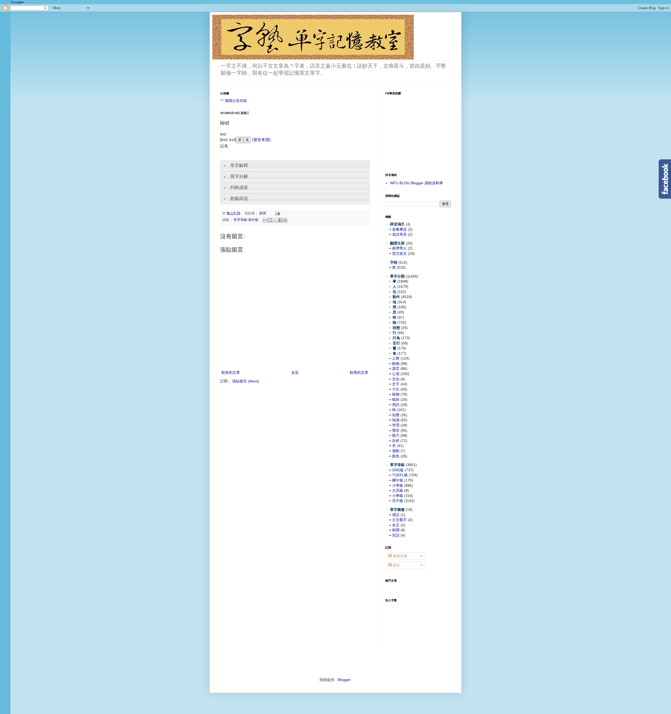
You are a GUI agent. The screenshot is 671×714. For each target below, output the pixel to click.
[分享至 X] (275, 220)
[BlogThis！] (270, 220)
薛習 (263, 213)
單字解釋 (239, 165)
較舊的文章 (359, 372)
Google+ (17, 2)
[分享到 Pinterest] (285, 220)
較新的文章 (230, 372)
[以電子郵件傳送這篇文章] (265, 220)
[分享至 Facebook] (280, 220)
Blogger (344, 680)
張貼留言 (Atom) (245, 381)
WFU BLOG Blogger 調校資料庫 (416, 183)
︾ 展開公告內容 (233, 101)
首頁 (295, 372)
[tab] (295, 165)
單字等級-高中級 (246, 220)
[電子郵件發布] (277, 213)
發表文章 (399, 556)
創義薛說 (239, 198)
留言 (396, 565)
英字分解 (239, 176)
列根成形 (239, 187)
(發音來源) (260, 139)
